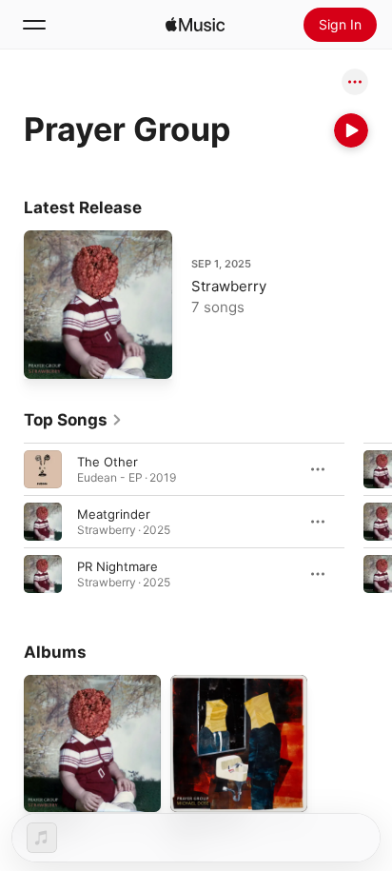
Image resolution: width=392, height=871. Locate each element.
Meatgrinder (113, 514)
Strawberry (228, 286)
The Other (107, 461)
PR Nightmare (117, 566)
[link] (73, 419)
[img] (195, 24)
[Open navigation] (34, 25)
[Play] (351, 130)
